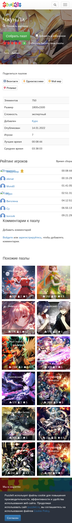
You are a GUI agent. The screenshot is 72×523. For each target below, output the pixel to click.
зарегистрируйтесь (30, 237)
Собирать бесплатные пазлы (46, 43)
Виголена (12, 201)
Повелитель (53, 412)
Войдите (8, 237)
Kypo (35, 121)
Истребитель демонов (53, 378)
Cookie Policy (41, 510)
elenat (10, 178)
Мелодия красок (18, 270)
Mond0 (10, 186)
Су (8, 208)
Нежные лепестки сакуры (18, 308)
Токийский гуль (53, 306)
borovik (10, 216)
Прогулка (53, 270)
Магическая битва (18, 376)
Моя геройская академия (18, 343)
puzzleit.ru (34, 507)
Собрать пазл (16, 36)
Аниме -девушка (54, 341)
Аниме (16, 53)
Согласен (12, 517)
